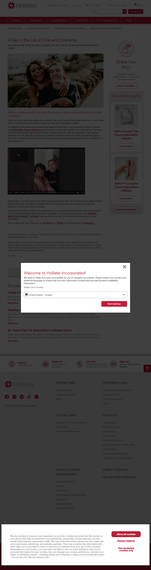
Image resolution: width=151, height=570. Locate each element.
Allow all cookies (126, 534)
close (124, 266)
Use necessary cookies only (126, 549)
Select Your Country (34, 287)
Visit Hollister (114, 304)
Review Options (126, 540)
